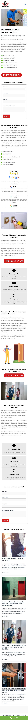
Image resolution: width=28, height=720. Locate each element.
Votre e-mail (5, 93)
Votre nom (5, 86)
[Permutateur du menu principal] (25, 4)
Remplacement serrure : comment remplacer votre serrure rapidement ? (14, 690)
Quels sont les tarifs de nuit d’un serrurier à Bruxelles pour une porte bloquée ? (13, 603)
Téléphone (5, 99)
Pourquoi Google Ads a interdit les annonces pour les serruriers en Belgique (14, 647)
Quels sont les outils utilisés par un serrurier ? (13, 559)
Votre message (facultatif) (8, 105)
